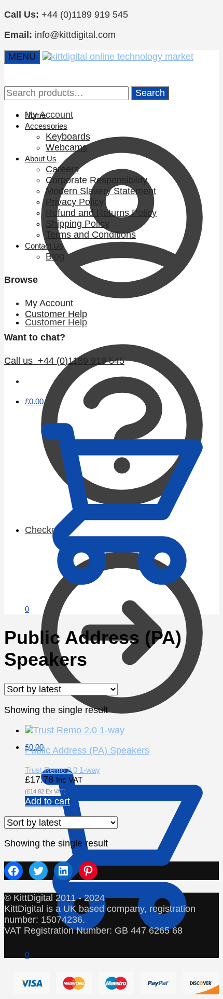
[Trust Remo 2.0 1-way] (74, 730)
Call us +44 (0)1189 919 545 (64, 360)
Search (150, 93)
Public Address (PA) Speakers (87, 750)
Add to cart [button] (47, 801)
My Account (49, 303)
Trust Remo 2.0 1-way (62, 769)
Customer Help (56, 314)
